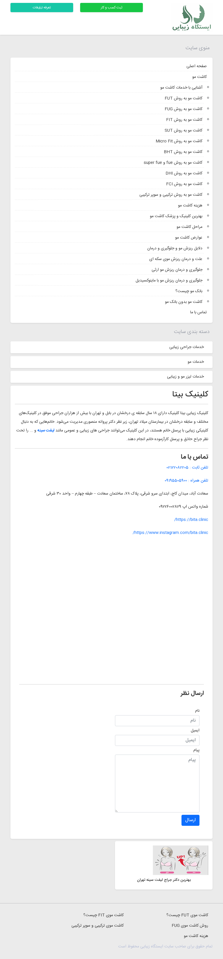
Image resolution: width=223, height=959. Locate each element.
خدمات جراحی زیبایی (186, 347)
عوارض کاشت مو (188, 237)
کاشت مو (199, 77)
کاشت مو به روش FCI (184, 184)
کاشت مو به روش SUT (183, 130)
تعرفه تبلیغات (42, 7)
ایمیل (195, 730)
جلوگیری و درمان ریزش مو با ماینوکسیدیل (169, 280)
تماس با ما (198, 312)
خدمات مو (196, 361)
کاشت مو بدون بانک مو (183, 302)
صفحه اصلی (196, 66)
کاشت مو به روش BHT (183, 152)
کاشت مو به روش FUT (183, 98)
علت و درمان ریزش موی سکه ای (175, 259)
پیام (196, 750)
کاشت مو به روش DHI (184, 173)
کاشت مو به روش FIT (184, 119)
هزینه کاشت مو (190, 205)
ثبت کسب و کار (111, 7)
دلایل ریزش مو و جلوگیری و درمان (174, 248)
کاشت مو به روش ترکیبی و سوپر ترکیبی (170, 194)
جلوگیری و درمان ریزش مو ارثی (177, 269)
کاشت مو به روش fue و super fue (173, 162)
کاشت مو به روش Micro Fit (179, 141)
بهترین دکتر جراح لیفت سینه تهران (164, 880)
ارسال (190, 820)
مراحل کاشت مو (189, 227)
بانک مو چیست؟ (188, 291)
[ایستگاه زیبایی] (192, 17)
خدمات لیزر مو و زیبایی (185, 376)
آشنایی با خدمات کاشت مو (181, 87)
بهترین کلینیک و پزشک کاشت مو (176, 216)
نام (197, 710)
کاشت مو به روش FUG (183, 109)
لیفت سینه (45, 430)
